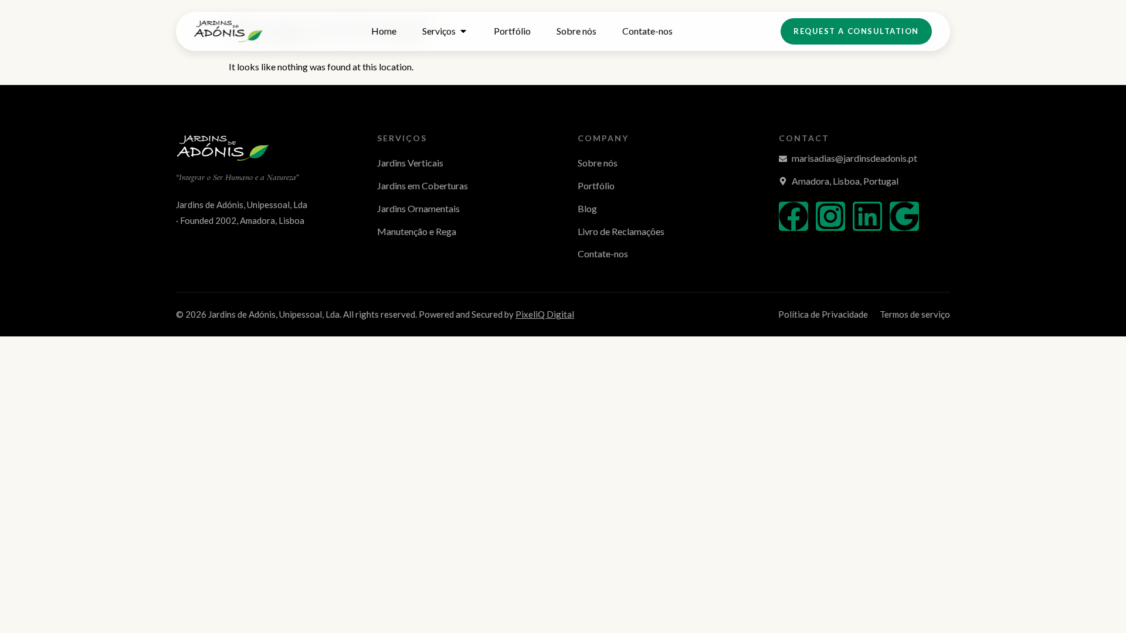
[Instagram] (830, 216)
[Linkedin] (867, 216)
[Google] (904, 216)
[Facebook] (793, 216)
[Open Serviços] (463, 31)
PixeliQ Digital (544, 314)
